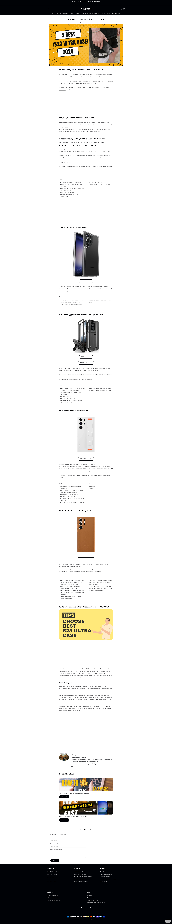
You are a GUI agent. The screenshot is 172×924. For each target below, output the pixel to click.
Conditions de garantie (105, 876)
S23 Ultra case (98, 149)
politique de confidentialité (53, 897)
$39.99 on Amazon (86, 281)
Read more (64, 796)
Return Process (103, 881)
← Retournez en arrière (55, 826)
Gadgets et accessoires (92, 900)
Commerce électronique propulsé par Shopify (89, 919)
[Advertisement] (86, 101)
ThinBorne (79, 919)
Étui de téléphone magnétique (81, 881)
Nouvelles (89, 895)
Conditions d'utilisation (52, 895)
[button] (48, 9)
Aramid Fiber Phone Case (80, 874)
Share (86, 829)
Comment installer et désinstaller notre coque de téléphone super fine (85, 885)
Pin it (91, 829)
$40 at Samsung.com (86, 458)
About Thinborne (104, 871)
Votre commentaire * (56, 849)
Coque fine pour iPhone (79, 871)
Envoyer (55, 860)
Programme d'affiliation (106, 874)
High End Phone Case (79, 879)
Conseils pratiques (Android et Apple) (96, 902)
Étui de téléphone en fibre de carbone (83, 876)
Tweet (81, 829)
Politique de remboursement (54, 900)
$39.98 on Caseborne (86, 362)
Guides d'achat (90, 897)
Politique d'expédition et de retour (108, 879)
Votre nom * (53, 838)
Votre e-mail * (54, 844)
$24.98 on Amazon (86, 356)
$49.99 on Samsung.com (86, 559)
